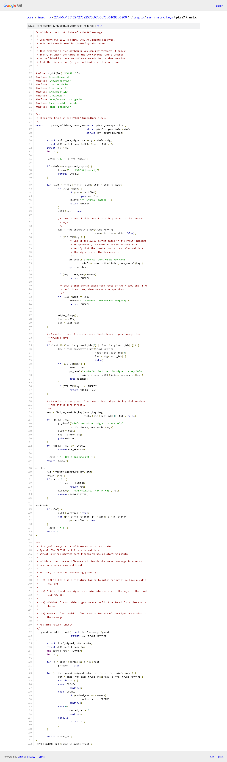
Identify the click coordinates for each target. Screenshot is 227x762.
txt (212, 756)
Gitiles (21, 756)
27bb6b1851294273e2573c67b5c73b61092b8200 (90, 17)
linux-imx (44, 17)
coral (30, 17)
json (220, 756)
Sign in (219, 5)
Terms (41, 756)
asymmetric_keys (160, 17)
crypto (139, 17)
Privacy (31, 756)
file (99, 25)
